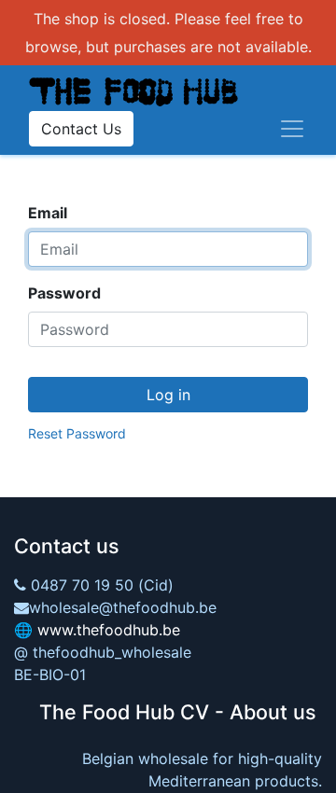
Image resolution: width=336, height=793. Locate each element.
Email (47, 212)
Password (64, 293)
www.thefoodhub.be (108, 629)
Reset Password (77, 433)
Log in (168, 394)
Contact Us (81, 128)
